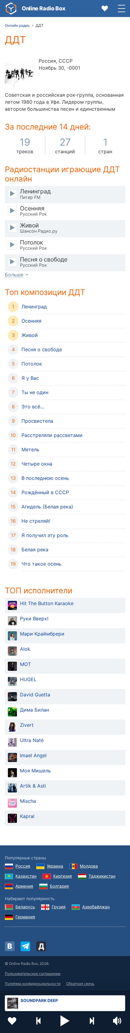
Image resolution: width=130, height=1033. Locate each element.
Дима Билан (34, 710)
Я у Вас (30, 378)
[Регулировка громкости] (118, 1021)
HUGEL (28, 679)
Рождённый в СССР (45, 492)
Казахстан (26, 876)
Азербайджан (96, 906)
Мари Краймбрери (42, 634)
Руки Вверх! (34, 618)
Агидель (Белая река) (47, 507)
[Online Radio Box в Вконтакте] (10, 946)
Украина (55, 866)
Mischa (28, 801)
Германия (25, 916)
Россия (22, 866)
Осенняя (31, 321)
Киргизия (62, 876)
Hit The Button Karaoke (46, 603)
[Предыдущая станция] (38, 1021)
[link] (11, 8)
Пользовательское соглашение (32, 973)
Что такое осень (41, 564)
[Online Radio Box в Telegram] (25, 946)
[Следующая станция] (91, 1021)
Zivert (27, 725)
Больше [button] (14, 275)
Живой (29, 335)
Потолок (31, 364)
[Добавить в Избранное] (12, 1021)
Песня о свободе (41, 349)
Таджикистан (102, 876)
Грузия (59, 906)
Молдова (89, 866)
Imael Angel (33, 755)
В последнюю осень (45, 478)
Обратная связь (80, 983)
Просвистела (37, 421)
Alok (25, 649)
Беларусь (25, 906)
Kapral (27, 816)
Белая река (34, 549)
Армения (24, 886)
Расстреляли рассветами (52, 435)
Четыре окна (36, 464)
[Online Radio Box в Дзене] (41, 946)
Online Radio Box (43, 8)
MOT (25, 664)
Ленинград (34, 306)
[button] (65, 1021)
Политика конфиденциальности (32, 983)
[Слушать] (12, 193)
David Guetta (35, 695)
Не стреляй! (35, 521)
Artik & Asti (33, 786)
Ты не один (34, 392)
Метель (30, 449)
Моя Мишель (35, 771)
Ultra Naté (32, 740)
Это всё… (32, 407)
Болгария (59, 886)
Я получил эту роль (44, 535)
